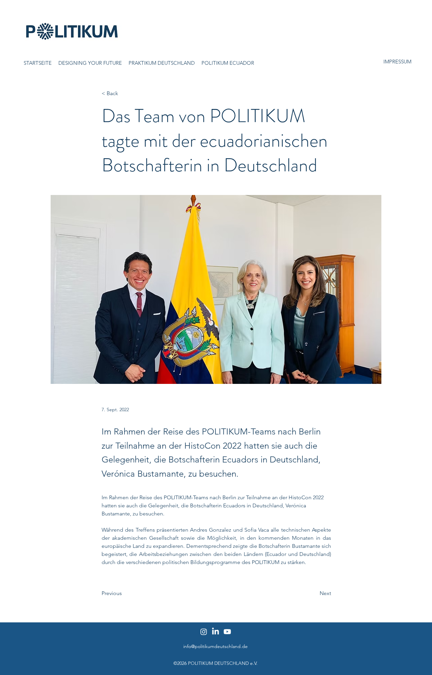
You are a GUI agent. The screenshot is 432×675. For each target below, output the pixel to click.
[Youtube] (227, 631)
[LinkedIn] (215, 631)
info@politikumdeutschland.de (215, 646)
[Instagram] (203, 631)
